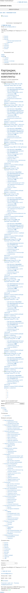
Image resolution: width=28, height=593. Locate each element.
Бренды (6, 37)
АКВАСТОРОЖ (11, 445)
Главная (6, 58)
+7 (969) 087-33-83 (22, 2)
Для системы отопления (13, 460)
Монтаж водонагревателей (14, 40)
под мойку (6, 415)
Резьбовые (10, 533)
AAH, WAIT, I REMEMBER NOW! (8, 12)
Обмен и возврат (8, 555)
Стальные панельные (12, 504)
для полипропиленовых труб (14, 530)
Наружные (10, 538)
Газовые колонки (11, 465)
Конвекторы (10, 502)
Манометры (10, 449)
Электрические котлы (12, 480)
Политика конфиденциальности (10, 583)
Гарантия (6, 556)
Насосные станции (12, 491)
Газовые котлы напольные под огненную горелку (15, 470)
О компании (7, 549)
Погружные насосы (12, 493)
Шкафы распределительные (11, 535)
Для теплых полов (12, 485)
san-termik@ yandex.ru (10, 27)
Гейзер (6, 411)
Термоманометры (12, 451)
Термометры (10, 453)
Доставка (6, 47)
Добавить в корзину (9, 101)
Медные (9, 516)
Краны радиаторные (12, 435)
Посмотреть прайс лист (7, 583)
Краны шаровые (11, 437)
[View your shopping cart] (4, 51)
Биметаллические (11, 499)
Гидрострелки (10, 474)
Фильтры (6, 62)
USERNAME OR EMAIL (6, 6)
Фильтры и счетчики (9, 61)
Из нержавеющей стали (13, 513)
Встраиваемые (11, 536)
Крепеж (9, 507)
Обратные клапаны (12, 439)
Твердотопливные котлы (13, 479)
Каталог (6, 36)
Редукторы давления (12, 440)
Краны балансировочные (13, 434)
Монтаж (6, 39)
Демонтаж (10, 42)
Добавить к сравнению (10, 103)
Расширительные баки (13, 423)
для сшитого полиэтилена (14, 532)
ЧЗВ (5, 558)
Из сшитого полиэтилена (13, 515)
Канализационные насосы (14, 490)
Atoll (5, 409)
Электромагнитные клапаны (14, 442)
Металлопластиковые (12, 518)
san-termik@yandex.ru (6, 573)
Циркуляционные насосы (13, 494)
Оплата (6, 48)
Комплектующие (11, 501)
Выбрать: (3, 408)
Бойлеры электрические (13, 428)
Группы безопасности (12, 432)
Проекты (6, 44)
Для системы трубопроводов (14, 462)
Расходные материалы (13, 508)
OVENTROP (10, 527)
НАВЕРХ (2, 592)
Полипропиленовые (12, 519)
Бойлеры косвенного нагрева (14, 426)
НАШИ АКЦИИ (3, 55)
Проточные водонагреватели (14, 429)
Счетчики (9, 522)
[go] (16, 563)
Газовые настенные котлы (14, 473)
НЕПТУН (9, 446)
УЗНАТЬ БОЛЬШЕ (18, 101)
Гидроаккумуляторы (12, 421)
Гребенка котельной (12, 477)
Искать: (3, 403)
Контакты (6, 45)
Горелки (9, 476)
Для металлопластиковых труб (15, 456)
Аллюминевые (11, 497)
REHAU (9, 511)
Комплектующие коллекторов (14, 487)
